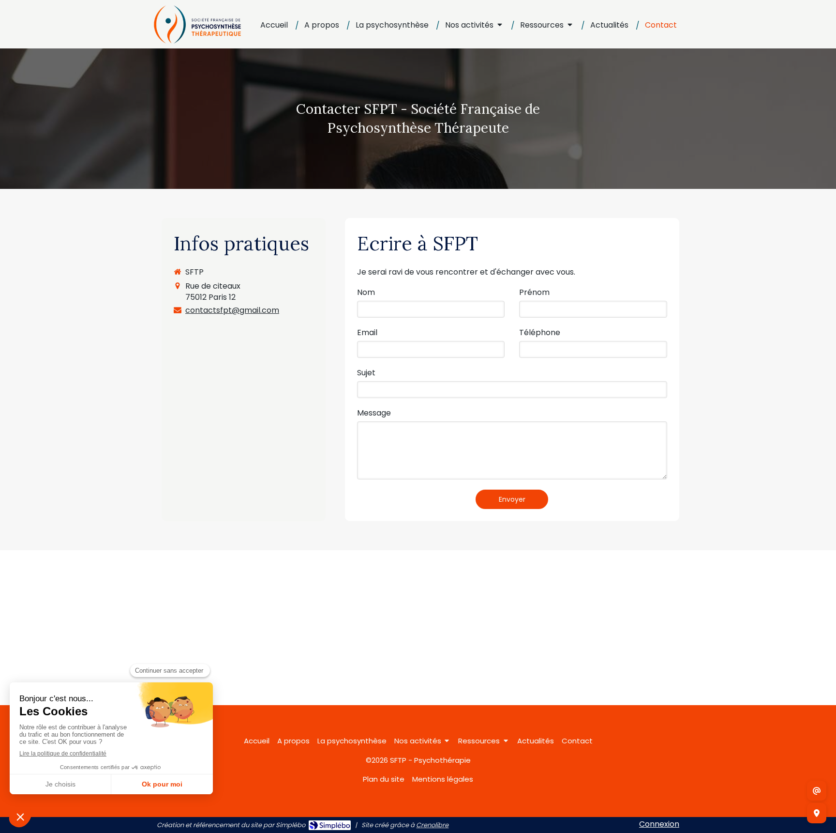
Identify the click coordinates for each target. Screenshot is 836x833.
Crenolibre (432, 825)
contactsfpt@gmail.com (232, 310)
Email (367, 332)
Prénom (534, 292)
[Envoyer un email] (816, 791)
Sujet (366, 373)
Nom (366, 292)
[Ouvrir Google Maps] (816, 813)
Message (374, 413)
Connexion (659, 824)
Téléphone (539, 332)
